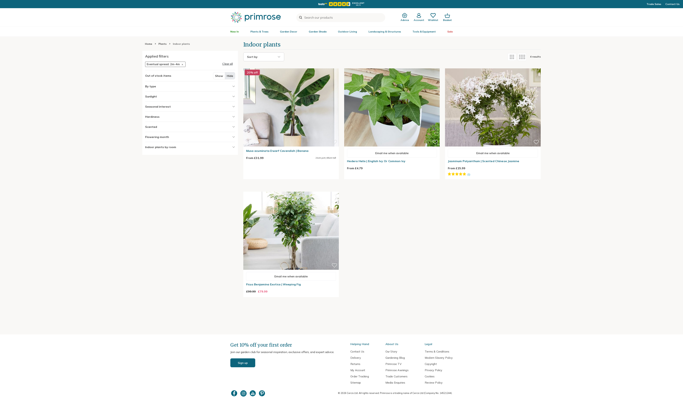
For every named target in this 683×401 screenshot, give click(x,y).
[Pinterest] (262, 393)
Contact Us (672, 4)
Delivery (355, 357)
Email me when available (392, 153)
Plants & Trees (259, 31)
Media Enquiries (395, 382)
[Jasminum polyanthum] (493, 66)
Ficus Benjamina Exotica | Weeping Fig (273, 284)
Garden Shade (318, 31)
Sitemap (355, 382)
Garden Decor (288, 31)
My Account (357, 370)
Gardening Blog (395, 357)
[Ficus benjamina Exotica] (291, 189)
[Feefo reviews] (341, 4)
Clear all (227, 64)
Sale (450, 31)
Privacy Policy (433, 370)
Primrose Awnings (397, 370)
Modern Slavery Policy (439, 357)
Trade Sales (654, 4)
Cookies (430, 376)
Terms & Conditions (437, 351)
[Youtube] (253, 393)
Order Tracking (359, 376)
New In (234, 31)
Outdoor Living (347, 31)
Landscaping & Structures (385, 31)
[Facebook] (234, 393)
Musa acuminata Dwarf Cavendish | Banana (277, 151)
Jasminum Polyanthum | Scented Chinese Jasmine (483, 161)
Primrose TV (393, 364)
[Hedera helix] (392, 66)
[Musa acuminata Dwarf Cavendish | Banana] (291, 66)
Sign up (243, 363)
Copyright (431, 364)
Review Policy (434, 382)
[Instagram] (244, 393)
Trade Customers (396, 376)
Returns (355, 364)
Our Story (391, 351)
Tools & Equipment (424, 31)
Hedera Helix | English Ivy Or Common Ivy (376, 161)
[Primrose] (256, 17)
